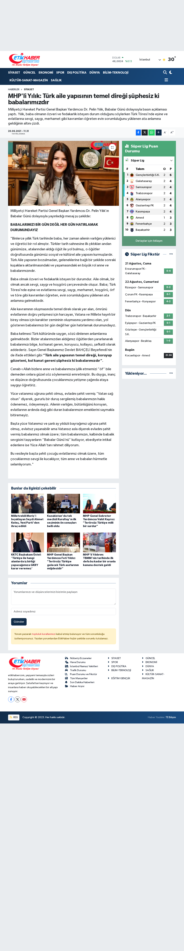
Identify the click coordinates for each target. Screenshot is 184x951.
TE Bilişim (170, 717)
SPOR (60, 72)
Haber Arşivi (77, 686)
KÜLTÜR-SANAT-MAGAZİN (29, 80)
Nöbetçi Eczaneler (81, 658)
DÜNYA (94, 72)
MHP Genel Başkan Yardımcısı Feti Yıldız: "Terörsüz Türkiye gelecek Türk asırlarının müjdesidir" (63, 561)
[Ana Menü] (165, 80)
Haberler (13, 89)
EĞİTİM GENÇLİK (120, 678)
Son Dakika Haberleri (82, 682)
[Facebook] (11, 699)
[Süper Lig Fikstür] (171, 254)
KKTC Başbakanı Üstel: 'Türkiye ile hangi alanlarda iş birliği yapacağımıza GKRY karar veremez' (26, 561)
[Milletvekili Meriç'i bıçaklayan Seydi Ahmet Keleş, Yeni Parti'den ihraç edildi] (27, 503)
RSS (15, 717)
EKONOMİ (46, 72)
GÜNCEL (29, 72)
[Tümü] (171, 373)
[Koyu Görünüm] (170, 73)
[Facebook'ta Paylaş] (138, 132)
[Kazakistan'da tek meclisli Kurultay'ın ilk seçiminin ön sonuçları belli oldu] (63, 503)
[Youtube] (24, 699)
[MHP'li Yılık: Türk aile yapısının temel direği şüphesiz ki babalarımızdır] (63, 173)
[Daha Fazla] (159, 132)
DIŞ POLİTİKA (76, 72)
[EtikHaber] (24, 59)
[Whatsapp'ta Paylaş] (151, 132)
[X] (17, 699)
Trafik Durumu (78, 670)
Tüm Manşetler (79, 678)
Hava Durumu (78, 662)
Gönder (19, 621)
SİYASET (14, 72)
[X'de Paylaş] (145, 132)
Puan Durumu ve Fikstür (83, 674)
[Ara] (165, 73)
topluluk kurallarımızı (44, 634)
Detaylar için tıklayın (149, 240)
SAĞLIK (56, 80)
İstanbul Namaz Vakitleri (84, 666)
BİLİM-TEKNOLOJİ (115, 72)
